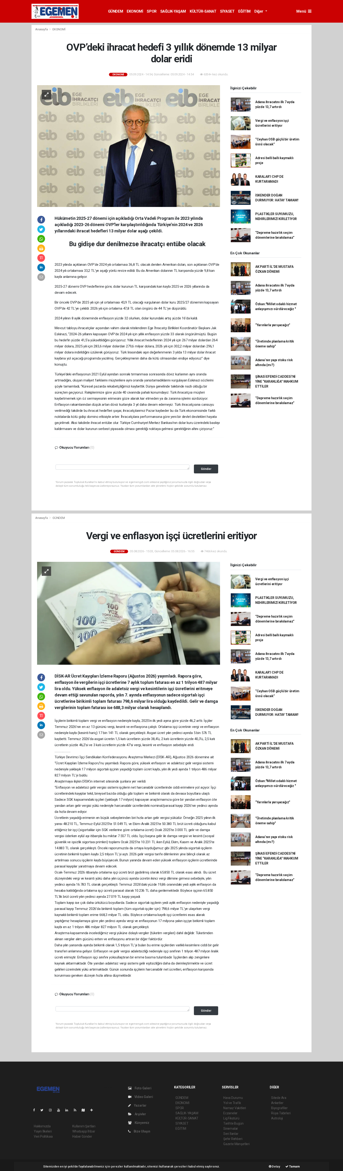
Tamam (294, 1166)
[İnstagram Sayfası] (52, 1110)
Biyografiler (279, 1108)
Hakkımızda (42, 1126)
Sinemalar (230, 1128)
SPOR (151, 11)
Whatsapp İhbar (83, 1131)
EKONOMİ (135, 11)
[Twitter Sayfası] (43, 1110)
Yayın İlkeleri (43, 1131)
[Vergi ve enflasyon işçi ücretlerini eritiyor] (128, 613)
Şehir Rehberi (232, 1139)
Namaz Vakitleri (234, 1108)
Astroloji (277, 1118)
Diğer (259, 11)
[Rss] (77, 1110)
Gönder (206, 469)
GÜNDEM (115, 11)
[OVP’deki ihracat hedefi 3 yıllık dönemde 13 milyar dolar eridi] (128, 146)
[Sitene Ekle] (93, 1110)
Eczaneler (230, 1113)
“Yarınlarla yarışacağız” (272, 325)
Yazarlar (140, 1105)
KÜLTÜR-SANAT (203, 11)
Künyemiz (141, 1123)
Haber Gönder (82, 1136)
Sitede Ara (278, 1098)
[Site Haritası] (85, 1110)
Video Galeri (143, 1097)
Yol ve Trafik (232, 1103)
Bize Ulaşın (141, 1131)
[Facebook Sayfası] (36, 1110)
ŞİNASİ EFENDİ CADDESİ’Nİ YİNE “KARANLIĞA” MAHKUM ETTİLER (276, 381)
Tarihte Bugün (233, 1123)
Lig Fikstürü (231, 1118)
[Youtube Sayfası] (60, 1110)
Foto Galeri (142, 1088)
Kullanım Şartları (83, 1126)
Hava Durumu (233, 1098)
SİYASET (227, 11)
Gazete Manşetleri (236, 1144)
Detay (275, 1166)
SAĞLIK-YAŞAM (173, 11)
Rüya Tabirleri (280, 1113)
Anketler (277, 1103)
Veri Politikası (43, 1136)
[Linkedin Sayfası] (68, 1110)
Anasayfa (41, 29)
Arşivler (140, 1114)
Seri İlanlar (230, 1134)
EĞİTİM (244, 11)
